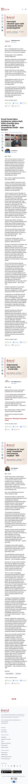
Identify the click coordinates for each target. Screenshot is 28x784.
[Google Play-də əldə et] (17, 771)
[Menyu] (25, 9)
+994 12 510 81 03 (4, 721)
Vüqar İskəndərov (9, 673)
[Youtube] (11, 766)
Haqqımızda (3, 737)
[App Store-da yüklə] (6, 771)
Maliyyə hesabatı (4, 747)
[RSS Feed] (20, 766)
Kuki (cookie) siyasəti (5, 758)
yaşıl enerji (18, 673)
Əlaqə (2, 741)
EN (11, 781)
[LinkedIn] (17, 766)
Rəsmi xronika (4, 731)
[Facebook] (5, 766)
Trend (6, 394)
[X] (8, 766)
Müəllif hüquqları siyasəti (6, 756)
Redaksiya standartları (6, 743)
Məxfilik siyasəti (4, 754)
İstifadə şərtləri (4, 752)
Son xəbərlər (3, 729)
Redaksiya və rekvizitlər (6, 739)
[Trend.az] (5, 9)
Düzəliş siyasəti (4, 745)
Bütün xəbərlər (13, 42)
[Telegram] (14, 766)
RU (16, 781)
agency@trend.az (4, 723)
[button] (2, 15)
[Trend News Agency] (5, 710)
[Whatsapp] (2, 766)
